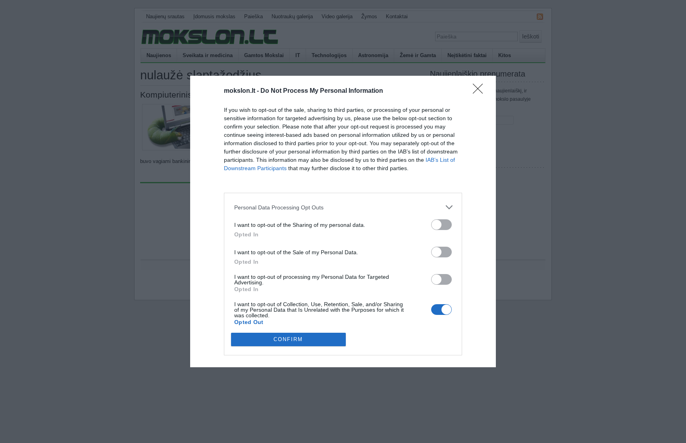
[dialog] (343, 221)
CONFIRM (288, 339)
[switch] (441, 224)
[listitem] (343, 207)
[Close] (480, 91)
